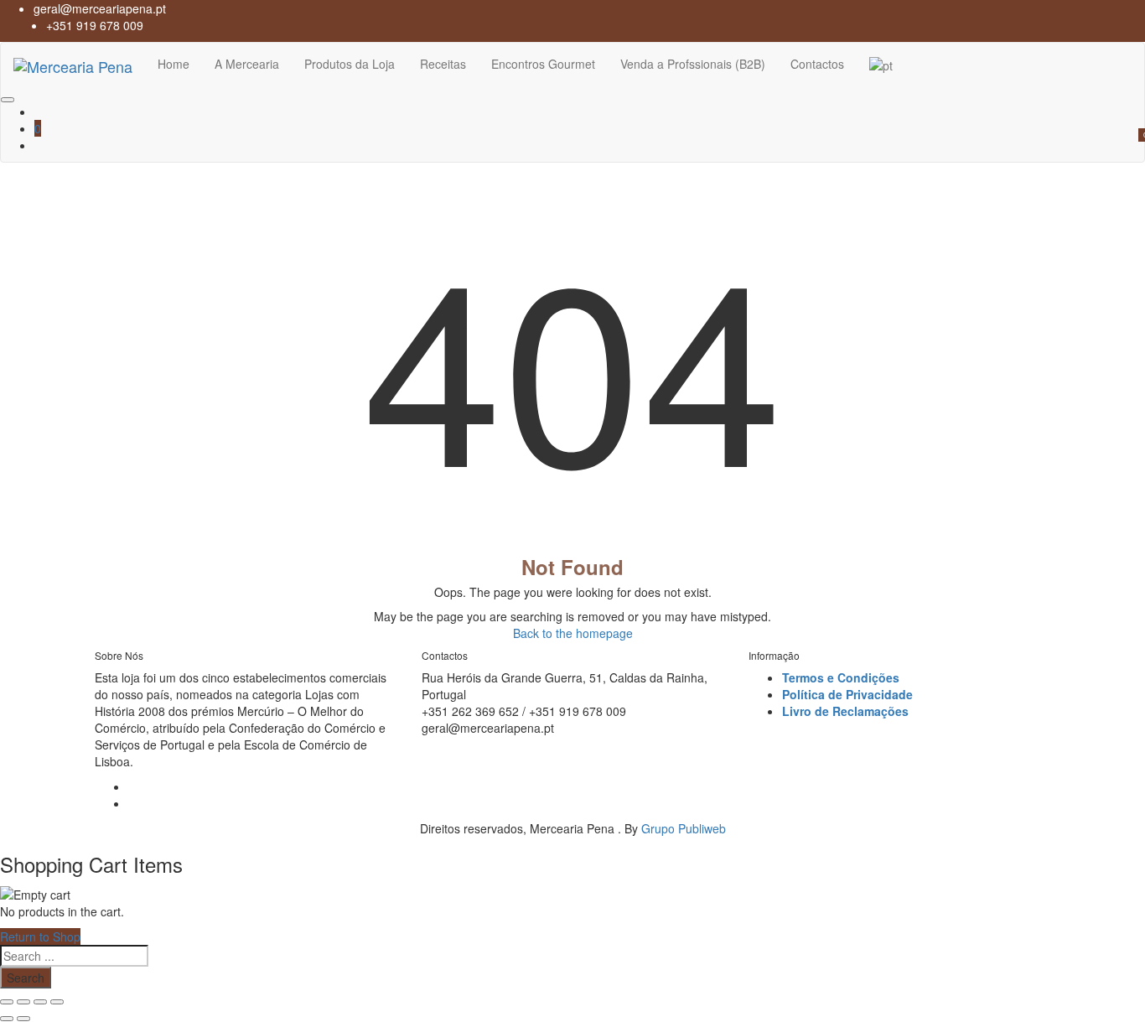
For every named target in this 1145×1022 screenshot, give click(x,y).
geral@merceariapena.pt (100, 8)
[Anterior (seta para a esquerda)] (6, 1018)
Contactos (817, 63)
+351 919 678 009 (94, 25)
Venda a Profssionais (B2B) (692, 63)
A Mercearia (247, 63)
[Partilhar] (40, 1001)
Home (173, 63)
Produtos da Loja (349, 63)
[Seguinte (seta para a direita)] (23, 1018)
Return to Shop (40, 936)
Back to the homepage (573, 633)
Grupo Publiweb (683, 828)
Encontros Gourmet (543, 63)
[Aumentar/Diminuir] (6, 1001)
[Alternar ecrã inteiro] (23, 1001)
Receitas (443, 63)
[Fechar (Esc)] (57, 1001)
